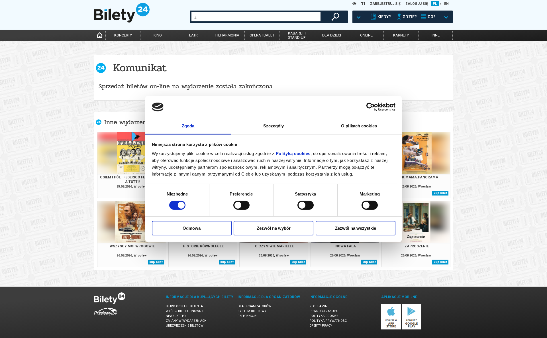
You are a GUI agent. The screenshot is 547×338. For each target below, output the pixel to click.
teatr (192, 35)
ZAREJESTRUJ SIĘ (385, 4)
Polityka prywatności (328, 321)
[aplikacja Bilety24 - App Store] (391, 328)
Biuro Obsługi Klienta (184, 306)
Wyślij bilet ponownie (185, 311)
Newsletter (176, 316)
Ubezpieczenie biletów (184, 325)
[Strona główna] (122, 21)
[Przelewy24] (105, 316)
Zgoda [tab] (188, 125)
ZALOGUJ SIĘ (416, 4)
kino (158, 35)
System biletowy (252, 311)
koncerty (123, 35)
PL (435, 4)
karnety (401, 35)
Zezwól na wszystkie (355, 228)
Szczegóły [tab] (273, 125)
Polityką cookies (293, 153)
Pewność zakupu (323, 311)
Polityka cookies (323, 316)
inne (436, 35)
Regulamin (318, 306)
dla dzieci (331, 35)
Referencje (247, 316)
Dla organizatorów (254, 306)
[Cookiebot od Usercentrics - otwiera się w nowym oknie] (370, 107)
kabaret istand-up (297, 35)
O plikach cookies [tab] (359, 125)
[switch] (241, 205)
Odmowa (192, 228)
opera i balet (262, 35)
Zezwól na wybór (274, 228)
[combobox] (256, 17)
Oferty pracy (320, 325)
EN (446, 4)
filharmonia (227, 35)
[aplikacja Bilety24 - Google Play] (411, 328)
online (366, 35)
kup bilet (440, 193)
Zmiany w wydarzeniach (186, 321)
